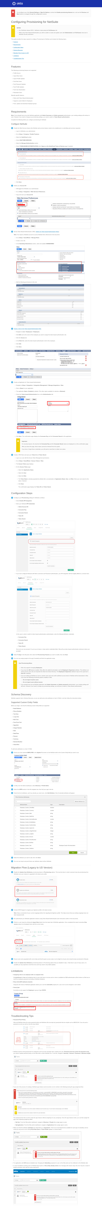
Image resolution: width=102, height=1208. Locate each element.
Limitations (16, 55)
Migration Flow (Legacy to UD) (21, 53)
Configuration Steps (18, 47)
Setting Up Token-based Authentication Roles (47, 231)
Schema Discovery (18, 50)
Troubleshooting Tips (18, 58)
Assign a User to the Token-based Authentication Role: (27, 328)
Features (15, 41)
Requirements (16, 44)
